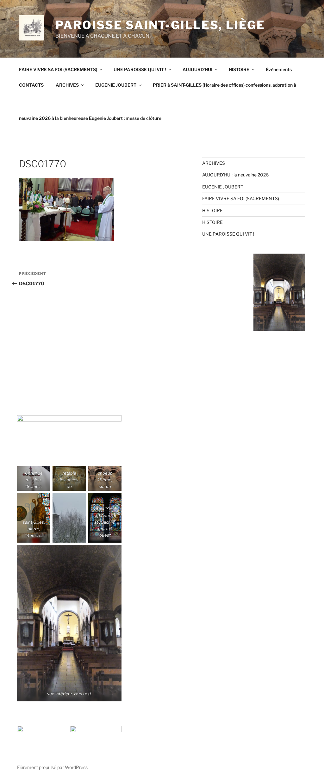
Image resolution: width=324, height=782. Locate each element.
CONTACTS (31, 85)
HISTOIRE (239, 69)
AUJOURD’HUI (197, 69)
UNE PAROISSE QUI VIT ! (140, 69)
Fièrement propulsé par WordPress (52, 767)
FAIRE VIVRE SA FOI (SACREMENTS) (58, 69)
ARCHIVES (67, 85)
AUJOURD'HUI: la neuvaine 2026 (235, 174)
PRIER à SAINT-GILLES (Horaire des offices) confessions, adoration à (224, 85)
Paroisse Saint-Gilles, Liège (160, 25)
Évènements (279, 69)
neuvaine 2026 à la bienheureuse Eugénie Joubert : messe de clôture (90, 118)
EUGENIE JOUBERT (115, 85)
